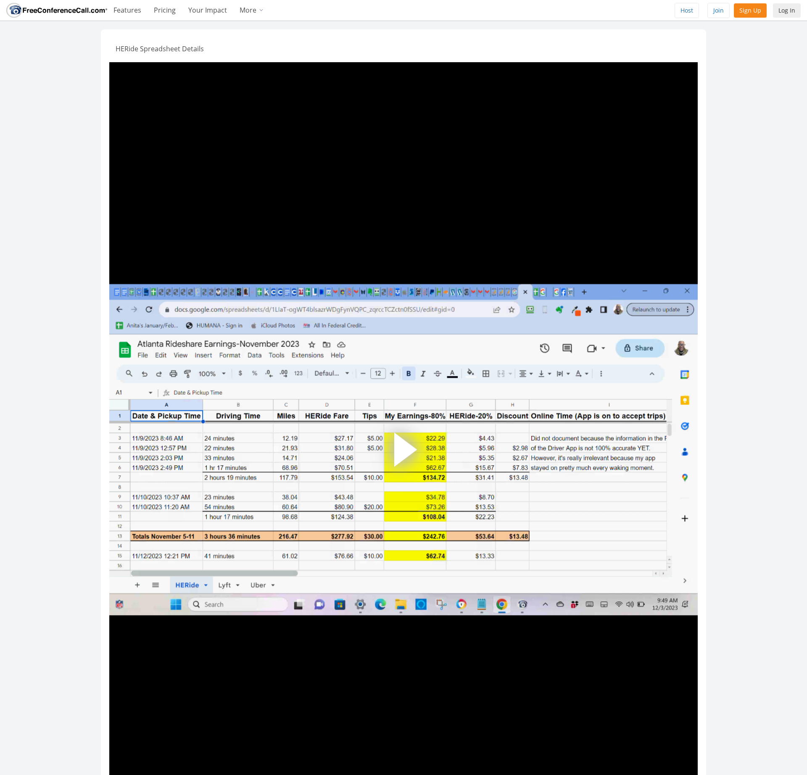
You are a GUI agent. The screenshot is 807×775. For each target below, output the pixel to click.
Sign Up (750, 10)
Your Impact (207, 10)
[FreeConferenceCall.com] (56, 9)
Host (686, 10)
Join (718, 10)
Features (127, 10)
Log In (786, 10)
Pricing (165, 10)
